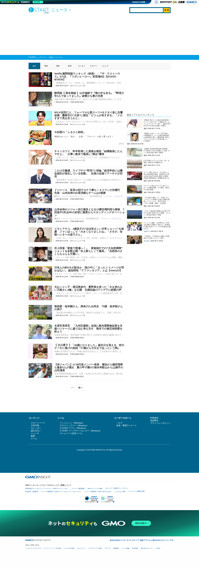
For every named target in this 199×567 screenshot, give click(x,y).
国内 (46, 66)
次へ (80, 387)
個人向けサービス (147, 548)
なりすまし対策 (120, 491)
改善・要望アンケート (126, 425)
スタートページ (38, 423)
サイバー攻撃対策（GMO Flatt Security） (98, 491)
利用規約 (154, 418)
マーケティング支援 (95, 548)
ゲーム (34, 438)
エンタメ (81, 66)
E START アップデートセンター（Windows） (81, 431)
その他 (157, 548)
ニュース (58, 57)
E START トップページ (38, 57)
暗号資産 (135, 548)
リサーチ (107, 548)
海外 (58, 66)
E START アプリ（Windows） (73, 428)
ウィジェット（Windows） (72, 423)
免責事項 (154, 420)
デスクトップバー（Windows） (74, 425)
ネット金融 (125, 548)
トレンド (105, 66)
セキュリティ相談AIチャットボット (117, 488)
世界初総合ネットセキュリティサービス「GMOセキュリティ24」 (46, 488)
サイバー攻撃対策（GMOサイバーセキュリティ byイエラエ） (61, 491)
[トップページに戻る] (39, 10)
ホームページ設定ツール (71, 433)
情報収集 (116, 548)
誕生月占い (36, 431)
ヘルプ (119, 423)
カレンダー (36, 428)
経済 (70, 66)
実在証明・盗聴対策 (31, 491)
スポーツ (93, 66)
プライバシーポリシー (160, 423)
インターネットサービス (33, 548)
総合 (51, 57)
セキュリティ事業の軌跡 (136, 491)
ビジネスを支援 (69, 548)
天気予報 (35, 425)
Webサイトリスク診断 (95, 488)
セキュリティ (81, 548)
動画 (33, 436)
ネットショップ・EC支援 (52, 548)
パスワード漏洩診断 (77, 488)
